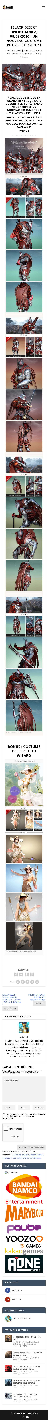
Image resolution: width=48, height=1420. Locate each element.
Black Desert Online (15, 53)
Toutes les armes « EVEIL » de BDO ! (27, 1338)
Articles (39, 50)
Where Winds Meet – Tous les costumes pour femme (26, 1367)
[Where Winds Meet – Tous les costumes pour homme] (8, 1382)
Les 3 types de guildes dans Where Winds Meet (25, 1395)
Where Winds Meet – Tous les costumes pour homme (26, 1381)
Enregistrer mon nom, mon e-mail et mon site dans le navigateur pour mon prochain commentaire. (23, 1116)
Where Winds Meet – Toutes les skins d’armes (27, 1353)
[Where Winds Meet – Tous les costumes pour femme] (8, 1368)
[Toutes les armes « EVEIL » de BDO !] (8, 1338)
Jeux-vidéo (29, 53)
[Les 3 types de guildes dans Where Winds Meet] (8, 1396)
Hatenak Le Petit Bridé (27, 1413)
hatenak (17, 50)
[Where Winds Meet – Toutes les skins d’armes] (8, 1354)
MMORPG (23, 1346)
